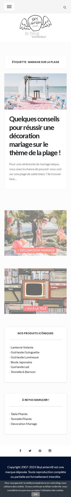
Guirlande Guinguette (25, 352)
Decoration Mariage (24, 423)
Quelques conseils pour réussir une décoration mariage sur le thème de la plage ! (35, 136)
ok (35, 494)
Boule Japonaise (21, 362)
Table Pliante (19, 414)
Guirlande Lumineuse (25, 357)
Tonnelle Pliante (21, 419)
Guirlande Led (20, 367)
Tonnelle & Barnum (23, 372)
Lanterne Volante (22, 347)
